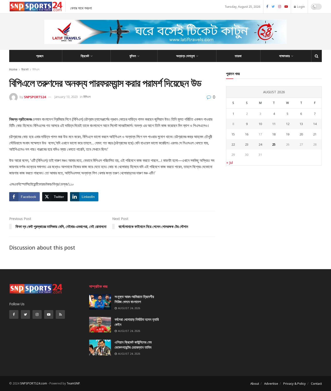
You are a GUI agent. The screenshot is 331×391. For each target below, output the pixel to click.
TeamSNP (73, 383)
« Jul (229, 162)
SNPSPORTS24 (35, 96)
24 (260, 144)
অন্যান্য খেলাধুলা (185, 56)
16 (246, 134)
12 (287, 124)
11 (274, 124)
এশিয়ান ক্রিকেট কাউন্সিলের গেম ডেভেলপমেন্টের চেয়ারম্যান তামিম (133, 345)
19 (287, 134)
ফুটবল (132, 56)
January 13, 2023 (66, 96)
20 (301, 134)
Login (300, 7)
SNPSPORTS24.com (33, 383)
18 (274, 134)
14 (314, 124)
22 (233, 144)
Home (13, 69)
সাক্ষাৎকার (284, 56)
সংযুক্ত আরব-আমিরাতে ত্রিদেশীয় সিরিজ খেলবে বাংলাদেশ (134, 299)
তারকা (238, 56)
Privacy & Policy (294, 383)
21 (314, 134)
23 (246, 144)
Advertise (271, 383)
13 (301, 124)
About (254, 383)
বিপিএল (35, 69)
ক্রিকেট (85, 56)
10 (260, 124)
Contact (316, 383)
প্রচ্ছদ (39, 56)
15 (233, 134)
